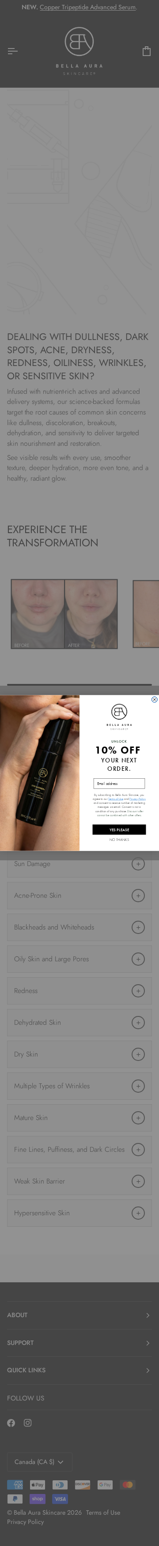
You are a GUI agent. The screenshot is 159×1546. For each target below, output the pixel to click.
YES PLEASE (119, 829)
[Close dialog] (154, 699)
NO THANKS (119, 839)
